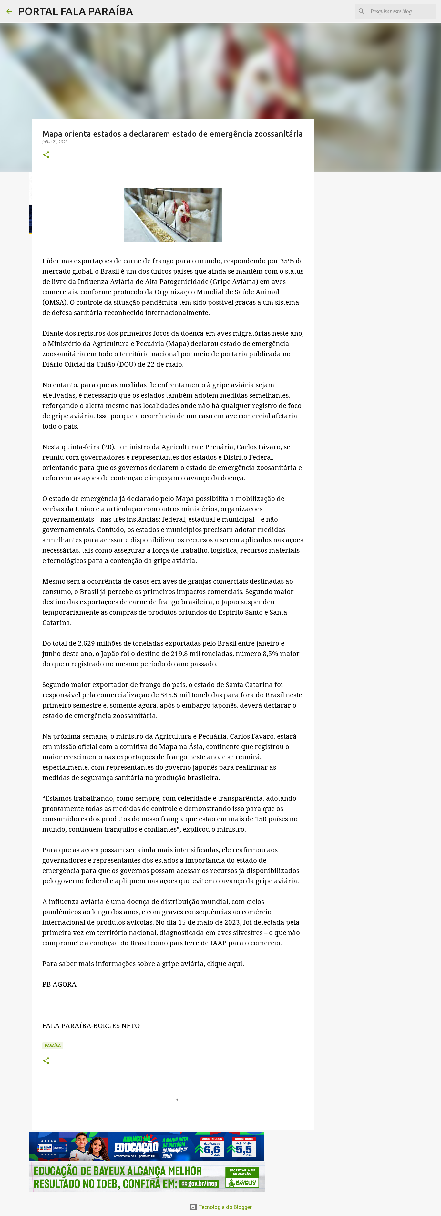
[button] (46, 155)
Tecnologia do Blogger (224, 1207)
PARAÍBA (53, 1046)
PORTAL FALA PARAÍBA (75, 11)
